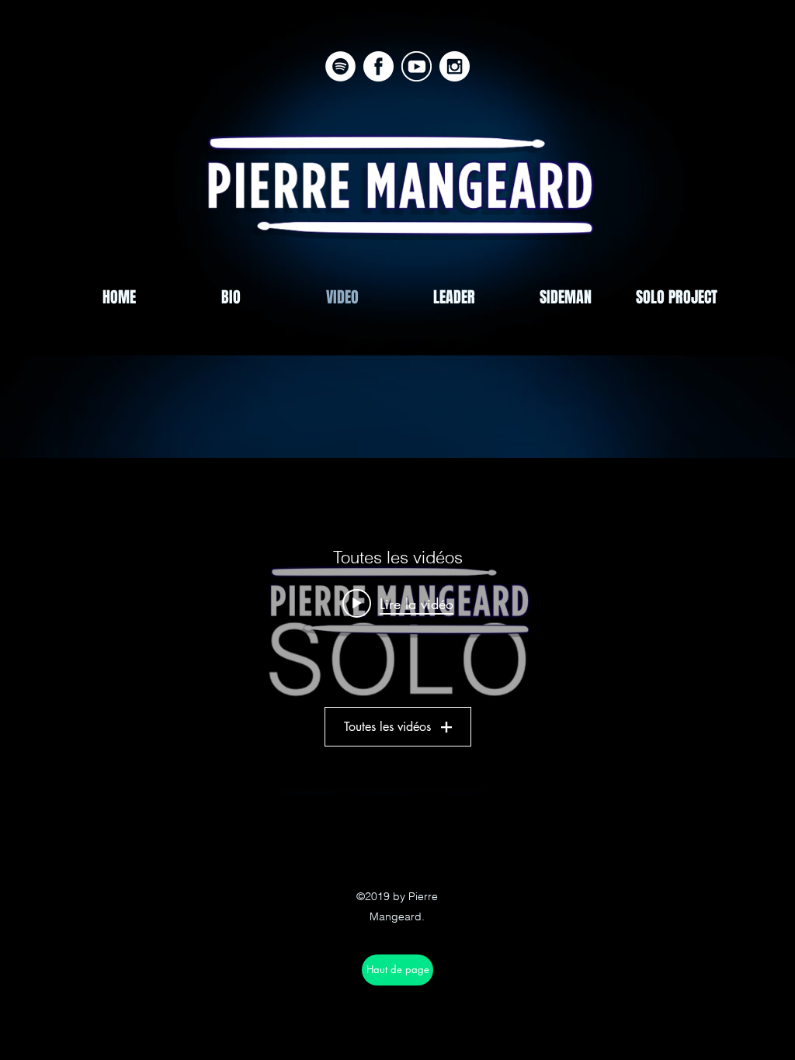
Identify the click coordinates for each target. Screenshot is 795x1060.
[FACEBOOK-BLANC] (378, 66)
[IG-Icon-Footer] (454, 66)
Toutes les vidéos (387, 727)
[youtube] (416, 66)
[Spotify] (340, 66)
